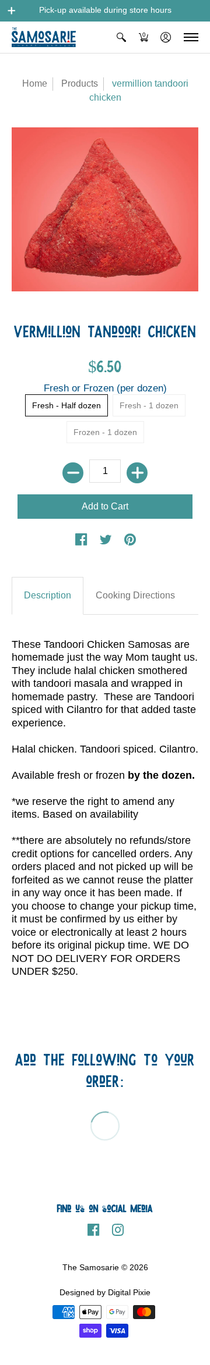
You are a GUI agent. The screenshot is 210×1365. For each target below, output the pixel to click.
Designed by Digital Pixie (105, 1292)
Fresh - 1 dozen (149, 405)
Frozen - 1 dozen (105, 432)
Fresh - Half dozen (66, 405)
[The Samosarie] (44, 37)
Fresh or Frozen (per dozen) (105, 388)
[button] (12, 10)
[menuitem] (121, 37)
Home (34, 83)
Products (79, 83)
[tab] (47, 596)
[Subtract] (72, 472)
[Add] (137, 472)
